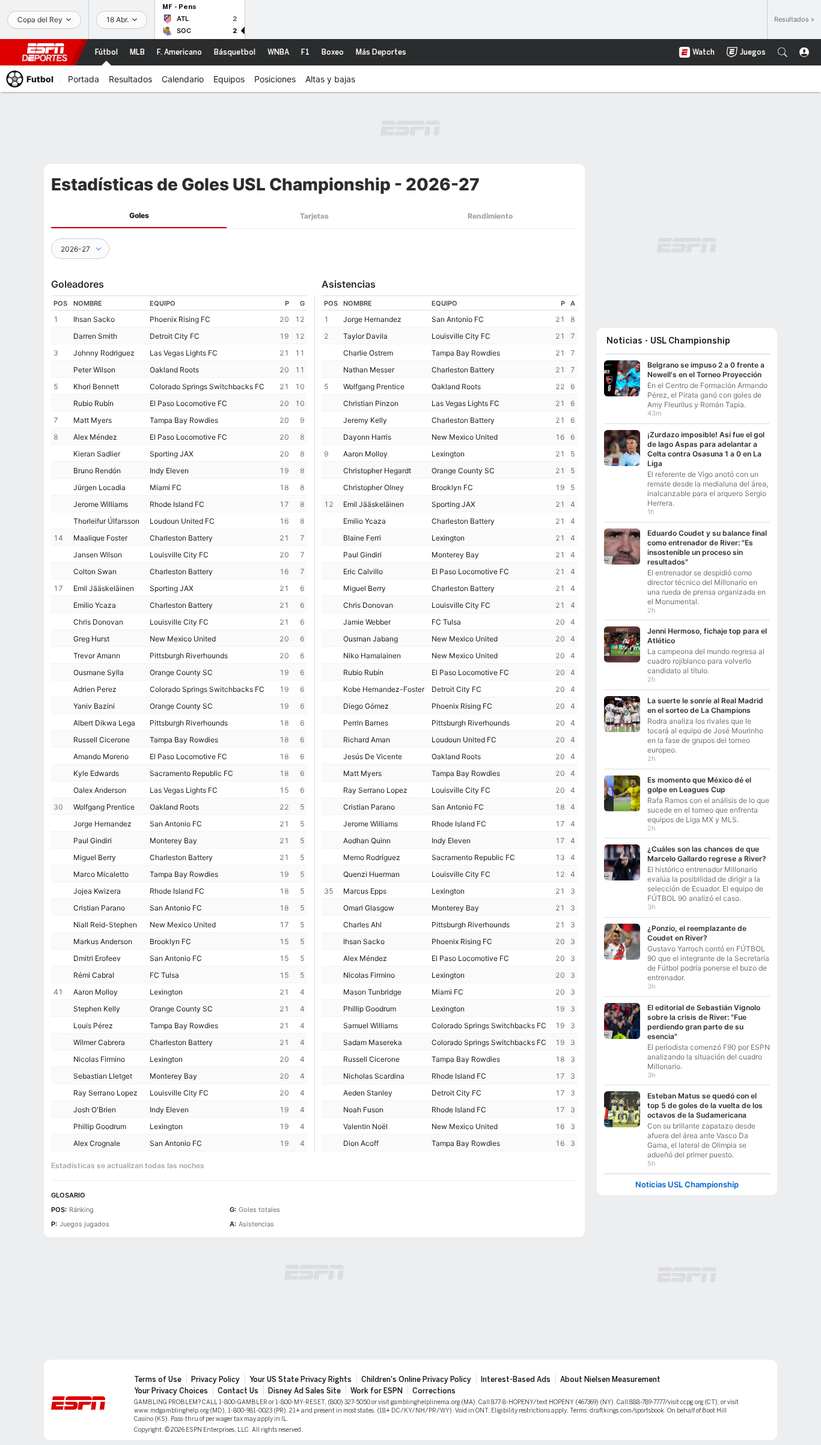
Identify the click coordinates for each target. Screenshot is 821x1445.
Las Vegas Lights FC (184, 352)
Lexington (166, 991)
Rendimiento (490, 215)
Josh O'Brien (94, 1109)
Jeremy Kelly (365, 420)
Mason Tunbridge (372, 991)
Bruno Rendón (97, 470)
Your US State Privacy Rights (300, 1379)
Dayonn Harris (367, 436)
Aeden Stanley (367, 1092)
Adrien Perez (95, 689)
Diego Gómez (366, 705)
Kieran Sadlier (96, 453)
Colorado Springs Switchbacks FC (207, 386)
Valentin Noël (365, 1126)
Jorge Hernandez (102, 823)
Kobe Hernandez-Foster (383, 689)
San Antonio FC (176, 823)
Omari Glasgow (368, 907)
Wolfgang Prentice (104, 806)
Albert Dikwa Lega (104, 722)
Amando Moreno (101, 756)
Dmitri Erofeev (97, 958)
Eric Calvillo (363, 571)
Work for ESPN (376, 1391)
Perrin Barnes (365, 722)
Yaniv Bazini (94, 705)
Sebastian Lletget (102, 1075)
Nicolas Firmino (99, 1059)
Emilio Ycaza (94, 605)
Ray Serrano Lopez (105, 1092)
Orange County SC (181, 672)
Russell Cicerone (101, 739)
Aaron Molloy (95, 991)
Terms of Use (158, 1379)
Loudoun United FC (182, 521)
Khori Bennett (96, 386)
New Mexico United (183, 638)
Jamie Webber (367, 621)
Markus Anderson (102, 941)
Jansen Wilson (97, 554)
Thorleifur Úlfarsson (106, 521)
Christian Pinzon (370, 403)
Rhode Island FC (177, 504)
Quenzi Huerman (371, 874)
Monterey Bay (173, 840)
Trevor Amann (96, 655)
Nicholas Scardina (373, 1075)
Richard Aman (366, 739)
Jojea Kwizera (97, 890)
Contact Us (238, 1391)
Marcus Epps (364, 890)
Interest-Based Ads (516, 1379)
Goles (139, 215)
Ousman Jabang (370, 638)
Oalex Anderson (99, 790)
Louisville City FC (179, 554)
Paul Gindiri (92, 840)
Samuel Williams (370, 1025)
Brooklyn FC (170, 941)
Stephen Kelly (96, 1008)
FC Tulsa (164, 975)
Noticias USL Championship (687, 1184)
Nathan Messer (368, 369)
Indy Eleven (169, 470)
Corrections (434, 1391)
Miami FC (166, 487)
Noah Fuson (363, 1109)
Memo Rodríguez (371, 857)
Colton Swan (95, 571)
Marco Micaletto (101, 874)
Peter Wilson (94, 369)
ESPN (44, 52)
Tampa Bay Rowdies (184, 420)
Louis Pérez (93, 1025)
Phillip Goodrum (99, 1126)
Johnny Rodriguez (104, 352)
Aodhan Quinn (367, 840)
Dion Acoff (361, 1143)
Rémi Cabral (93, 975)
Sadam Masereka (372, 1042)
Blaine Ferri (362, 537)
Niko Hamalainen (372, 655)
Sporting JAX (172, 453)
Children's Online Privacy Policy (416, 1379)
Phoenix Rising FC (180, 319)
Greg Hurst (91, 638)
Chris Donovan (98, 621)
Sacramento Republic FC (191, 773)
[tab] (139, 216)
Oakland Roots (174, 369)
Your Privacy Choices (171, 1391)
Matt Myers (92, 420)
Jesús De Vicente (372, 756)
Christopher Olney (373, 487)
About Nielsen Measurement (610, 1379)
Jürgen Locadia (99, 487)
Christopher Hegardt (377, 470)
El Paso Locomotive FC (188, 403)
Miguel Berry (94, 857)
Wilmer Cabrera (99, 1042)
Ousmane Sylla (98, 672)
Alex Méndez (95, 436)
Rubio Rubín (93, 403)
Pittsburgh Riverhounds (189, 655)
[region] (179, 723)
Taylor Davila (365, 336)
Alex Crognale (96, 1143)
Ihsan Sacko (94, 319)
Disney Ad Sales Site (304, 1391)
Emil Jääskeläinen (103, 588)
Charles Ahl (362, 924)
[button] (782, 52)
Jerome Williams (100, 504)
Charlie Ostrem (368, 352)
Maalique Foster (100, 537)
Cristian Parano (99, 907)
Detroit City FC (175, 336)
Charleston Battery (181, 537)
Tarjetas (314, 215)
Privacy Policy (215, 1379)
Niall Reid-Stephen (105, 924)
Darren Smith (95, 336)
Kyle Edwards (96, 773)
